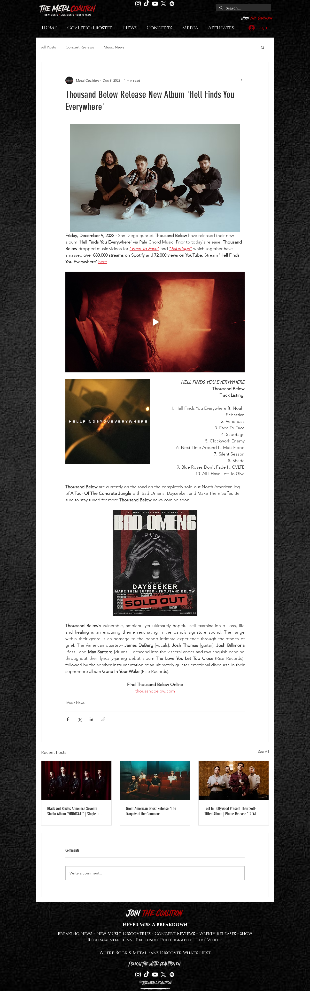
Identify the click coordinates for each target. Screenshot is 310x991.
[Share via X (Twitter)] (79, 719)
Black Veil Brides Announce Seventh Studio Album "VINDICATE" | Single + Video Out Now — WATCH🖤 (73, 811)
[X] (163, 3)
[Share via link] (103, 719)
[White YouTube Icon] (155, 3)
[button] (262, 47)
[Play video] (155, 322)
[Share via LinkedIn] (91, 719)
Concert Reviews (80, 47)
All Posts (48, 47)
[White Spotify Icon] (172, 3)
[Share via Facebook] (67, 719)
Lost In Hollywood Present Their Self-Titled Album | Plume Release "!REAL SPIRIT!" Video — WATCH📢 (230, 811)
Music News (114, 47)
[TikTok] (146, 3)
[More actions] (242, 80)
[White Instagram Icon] (138, 3)
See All (263, 751)
